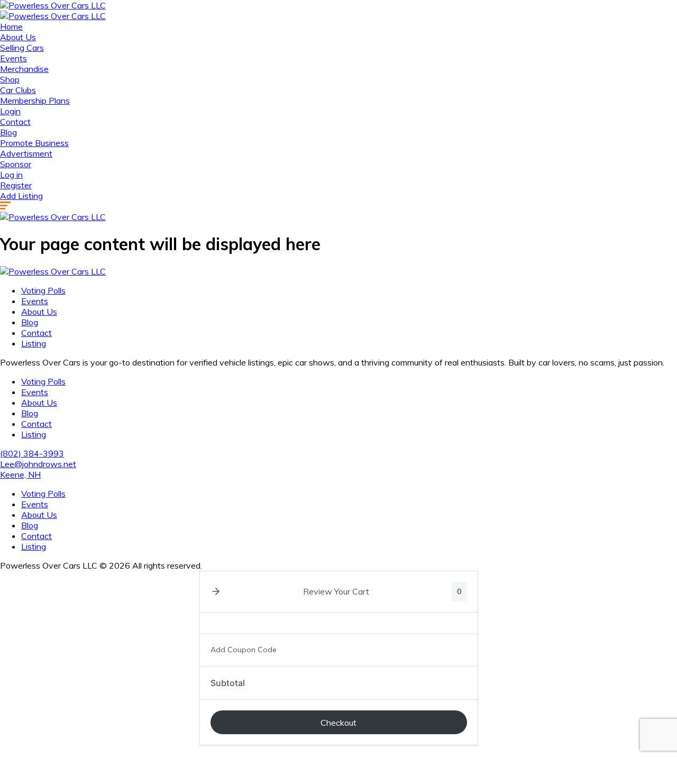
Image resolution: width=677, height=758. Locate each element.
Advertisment (26, 153)
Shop (10, 79)
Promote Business (34, 143)
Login (10, 111)
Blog (8, 132)
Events (13, 58)
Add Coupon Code (244, 649)
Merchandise (24, 68)
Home (11, 26)
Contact (15, 121)
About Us (18, 37)
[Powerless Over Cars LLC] (53, 5)
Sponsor (15, 164)
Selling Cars (22, 47)
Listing (33, 343)
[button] (216, 591)
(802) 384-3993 (32, 453)
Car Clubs (18, 90)
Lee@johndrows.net (38, 464)
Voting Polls (43, 290)
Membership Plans (35, 100)
